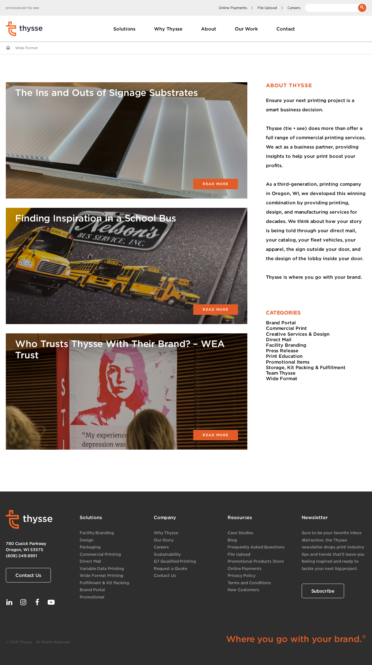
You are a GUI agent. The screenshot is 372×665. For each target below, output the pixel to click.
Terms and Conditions (249, 582)
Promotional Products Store (255, 561)
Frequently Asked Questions (256, 547)
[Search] (362, 8)
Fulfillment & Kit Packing (104, 582)
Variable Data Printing (102, 568)
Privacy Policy (241, 575)
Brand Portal (281, 322)
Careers (294, 8)
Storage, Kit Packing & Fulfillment (306, 367)
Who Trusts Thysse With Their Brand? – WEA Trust (120, 349)
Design (86, 540)
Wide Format (281, 378)
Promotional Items (288, 361)
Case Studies (240, 532)
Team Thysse (281, 373)
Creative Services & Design (298, 334)
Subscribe (323, 591)
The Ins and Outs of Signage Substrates (106, 92)
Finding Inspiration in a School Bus (95, 218)
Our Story (164, 540)
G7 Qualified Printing (175, 561)
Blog (232, 540)
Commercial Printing (100, 554)
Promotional (92, 597)
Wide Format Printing (101, 575)
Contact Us (28, 575)
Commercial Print (286, 328)
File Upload (267, 8)
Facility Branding (286, 345)
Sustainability (167, 554)
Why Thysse (166, 532)
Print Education (284, 356)
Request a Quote (170, 568)
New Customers (243, 589)
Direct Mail (278, 339)
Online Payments (233, 8)
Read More (216, 184)
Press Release (282, 350)
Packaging (90, 547)
